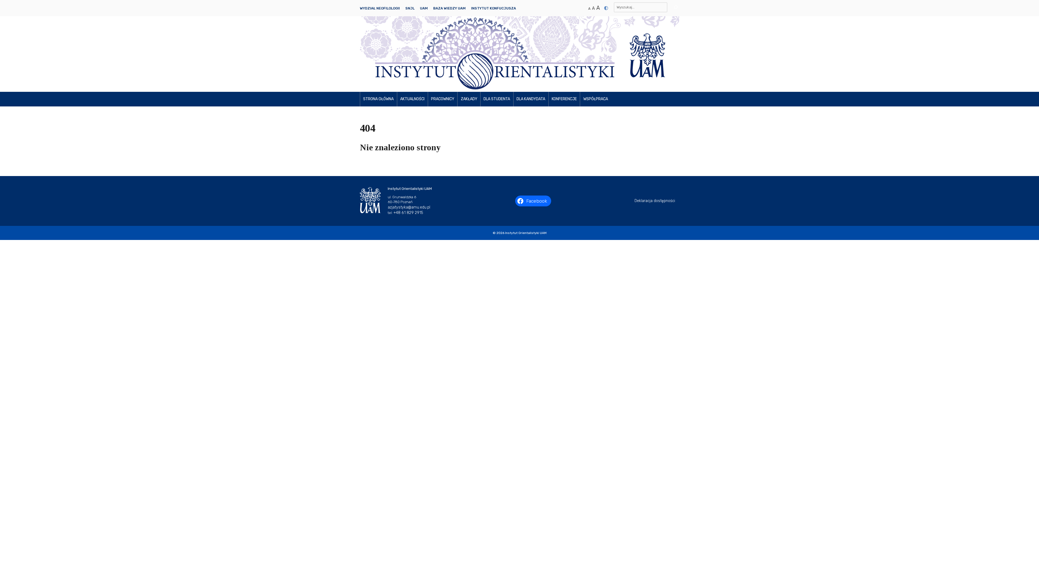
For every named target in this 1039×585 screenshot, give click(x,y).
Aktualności (412, 99)
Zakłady (469, 99)
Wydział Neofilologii (380, 8)
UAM (424, 8)
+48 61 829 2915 (408, 212)
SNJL (410, 8)
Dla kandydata (531, 99)
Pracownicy (442, 99)
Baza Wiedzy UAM (449, 8)
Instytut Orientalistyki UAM (526, 233)
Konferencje (564, 99)
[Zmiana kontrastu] (606, 8)
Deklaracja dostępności (654, 201)
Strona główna (378, 99)
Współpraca (595, 99)
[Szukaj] (674, 7)
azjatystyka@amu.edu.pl (409, 207)
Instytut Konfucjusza (493, 8)
